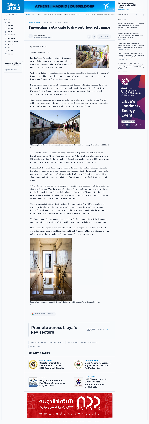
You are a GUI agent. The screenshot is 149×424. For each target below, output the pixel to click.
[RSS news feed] (16, 14)
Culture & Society (34, 22)
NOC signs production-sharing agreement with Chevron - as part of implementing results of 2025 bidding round (131, 65)
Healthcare (11, 38)
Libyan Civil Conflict (38, 342)
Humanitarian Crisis (57, 342)
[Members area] (9, 14)
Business (11, 25)
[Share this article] (89, 37)
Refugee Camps (35, 346)
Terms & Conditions (93, 422)
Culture (10, 51)
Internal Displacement (89, 342)
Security (11, 44)
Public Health (73, 342)
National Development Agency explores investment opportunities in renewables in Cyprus (130, 35)
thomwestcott (39, 35)
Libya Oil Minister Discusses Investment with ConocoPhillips (82, 14)
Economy (10, 28)
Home (9, 22)
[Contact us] (13, 14)
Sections (7, 19)
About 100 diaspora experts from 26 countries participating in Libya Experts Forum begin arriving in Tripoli (131, 55)
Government (11, 35)
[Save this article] (94, 37)
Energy (10, 32)
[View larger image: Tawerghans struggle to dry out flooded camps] (92, 56)
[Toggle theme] (20, 14)
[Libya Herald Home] (13, 6)
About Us (103, 422)
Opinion (10, 54)
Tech (9, 47)
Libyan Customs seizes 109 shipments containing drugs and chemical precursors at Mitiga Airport (131, 25)
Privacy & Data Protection (78, 422)
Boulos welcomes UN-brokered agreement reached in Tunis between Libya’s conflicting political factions (131, 45)
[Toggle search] (5, 14)
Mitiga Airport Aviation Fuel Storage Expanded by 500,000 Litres (37, 14)
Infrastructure (13, 41)
